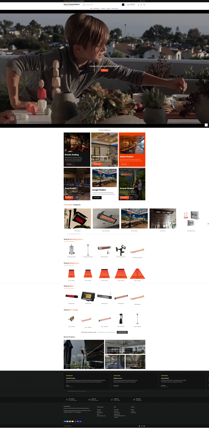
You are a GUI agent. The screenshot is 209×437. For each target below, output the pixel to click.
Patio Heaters (96, 8)
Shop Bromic (69, 164)
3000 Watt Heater (104, 303)
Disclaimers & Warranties (101, 415)
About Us (132, 409)
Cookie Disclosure (117, 414)
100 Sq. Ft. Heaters (104, 280)
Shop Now (104, 70)
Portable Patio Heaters (71, 256)
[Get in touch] (141, 4)
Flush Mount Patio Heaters (137, 257)
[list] (104, 166)
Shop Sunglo (97, 197)
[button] (144, 4)
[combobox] (107, 4)
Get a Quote (79, 412)
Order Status (99, 411)
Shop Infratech (97, 164)
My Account (143, 1)
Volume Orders (133, 412)
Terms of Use (116, 411)
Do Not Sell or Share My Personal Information (119, 416)
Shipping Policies (100, 412)
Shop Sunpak (124, 197)
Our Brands (133, 411)
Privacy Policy (116, 409)
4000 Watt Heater (121, 303)
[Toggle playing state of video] (206, 124)
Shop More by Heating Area (69, 265)
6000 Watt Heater (137, 304)
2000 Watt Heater (88, 303)
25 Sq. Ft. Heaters (71, 280)
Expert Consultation (122, 332)
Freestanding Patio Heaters (88, 256)
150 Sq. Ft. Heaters (121, 280)
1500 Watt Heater (71, 303)
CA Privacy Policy (117, 412)
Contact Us (99, 409)
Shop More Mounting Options (69, 241)
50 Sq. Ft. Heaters (88, 280)
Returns (98, 414)
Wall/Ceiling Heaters (104, 256)
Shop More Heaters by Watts (69, 288)
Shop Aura (69, 197)
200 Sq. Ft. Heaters (137, 280)
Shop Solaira (124, 164)
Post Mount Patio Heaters (121, 256)
